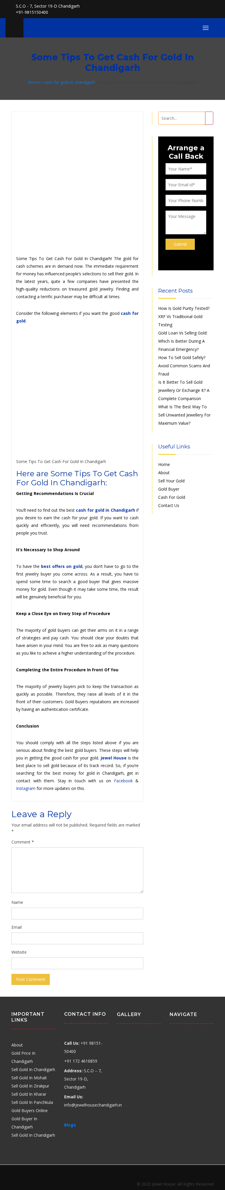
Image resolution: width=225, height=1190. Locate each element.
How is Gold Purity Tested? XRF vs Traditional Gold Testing (183, 316)
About (164, 472)
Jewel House (113, 758)
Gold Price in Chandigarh (23, 1057)
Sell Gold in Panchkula (32, 1102)
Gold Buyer (168, 489)
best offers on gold (61, 566)
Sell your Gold (171, 481)
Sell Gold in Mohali (29, 1077)
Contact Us (168, 505)
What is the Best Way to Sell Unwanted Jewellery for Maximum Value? (184, 415)
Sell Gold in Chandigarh (33, 1069)
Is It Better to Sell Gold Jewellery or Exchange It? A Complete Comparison (183, 390)
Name (17, 902)
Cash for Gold (171, 497)
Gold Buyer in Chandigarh (24, 1123)
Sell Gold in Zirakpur (30, 1086)
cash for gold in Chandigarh (105, 510)
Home (164, 464)
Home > (35, 82)
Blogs (70, 1125)
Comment (22, 842)
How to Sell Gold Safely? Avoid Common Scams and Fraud (184, 366)
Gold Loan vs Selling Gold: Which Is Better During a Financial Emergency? (182, 341)
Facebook (123, 780)
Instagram (25, 788)
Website (19, 952)
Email (16, 927)
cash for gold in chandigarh (69, 82)
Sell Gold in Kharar (28, 1094)
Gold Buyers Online (29, 1110)
